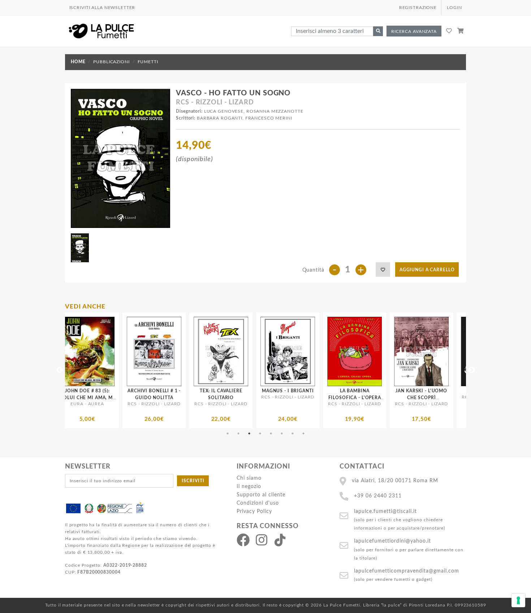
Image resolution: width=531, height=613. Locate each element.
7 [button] (292, 433)
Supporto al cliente (261, 494)
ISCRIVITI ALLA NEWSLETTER (102, 7)
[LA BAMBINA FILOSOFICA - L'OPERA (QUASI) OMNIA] (261, 351)
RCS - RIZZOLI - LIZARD (215, 102)
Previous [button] (59, 370)
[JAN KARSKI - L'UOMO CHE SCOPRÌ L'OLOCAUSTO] (328, 351)
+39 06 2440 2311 (378, 495)
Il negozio (249, 486)
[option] (127, 370)
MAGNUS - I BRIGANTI (194, 391)
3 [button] (249, 433)
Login (454, 7)
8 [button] (303, 433)
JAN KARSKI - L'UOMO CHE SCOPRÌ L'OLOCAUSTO (328, 398)
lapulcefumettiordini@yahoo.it (392, 541)
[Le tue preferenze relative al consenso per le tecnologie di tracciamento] (518, 600)
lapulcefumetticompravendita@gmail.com (406, 571)
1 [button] (227, 433)
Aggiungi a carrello (427, 270)
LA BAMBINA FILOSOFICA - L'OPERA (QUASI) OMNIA (260, 398)
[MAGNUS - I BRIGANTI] (194, 351)
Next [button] (471, 370)
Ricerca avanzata (414, 31)
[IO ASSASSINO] (394, 351)
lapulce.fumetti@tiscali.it (385, 511)
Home (78, 62)
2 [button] (238, 433)
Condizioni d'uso (258, 503)
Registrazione (418, 7)
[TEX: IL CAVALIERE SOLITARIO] (127, 351)
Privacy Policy (254, 511)
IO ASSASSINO (394, 391)
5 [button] (271, 433)
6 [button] (281, 433)
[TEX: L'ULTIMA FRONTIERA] (461, 351)
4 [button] (260, 433)
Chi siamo (249, 478)
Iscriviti (193, 481)
